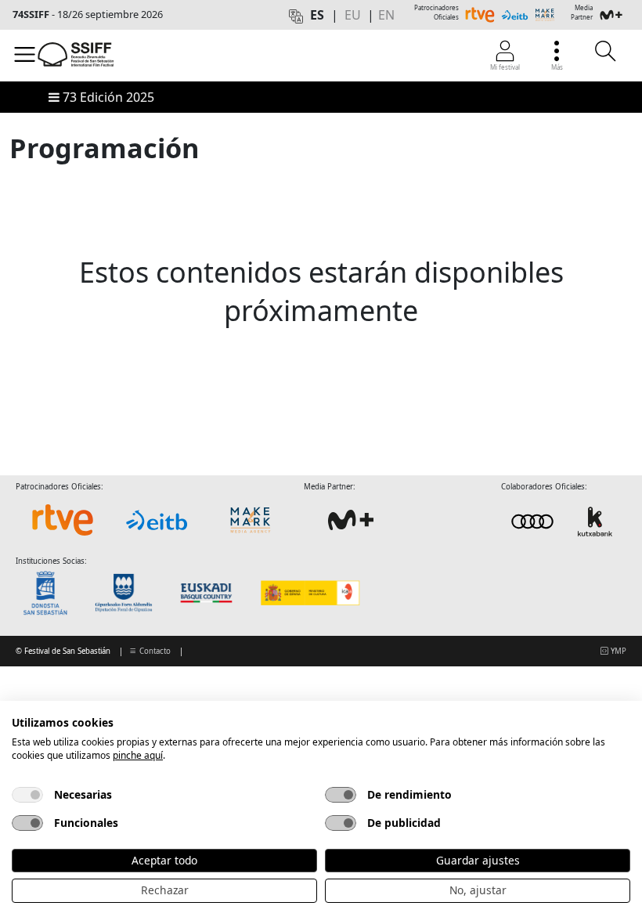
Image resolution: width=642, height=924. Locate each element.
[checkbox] (27, 795)
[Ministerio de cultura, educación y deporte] (309, 593)
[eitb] (157, 519)
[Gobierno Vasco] (209, 593)
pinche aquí (138, 755)
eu (352, 14)
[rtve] (63, 519)
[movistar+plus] (351, 519)
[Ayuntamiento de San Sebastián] (50, 593)
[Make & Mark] (251, 519)
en (386, 14)
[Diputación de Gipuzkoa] (128, 593)
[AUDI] (563, 520)
